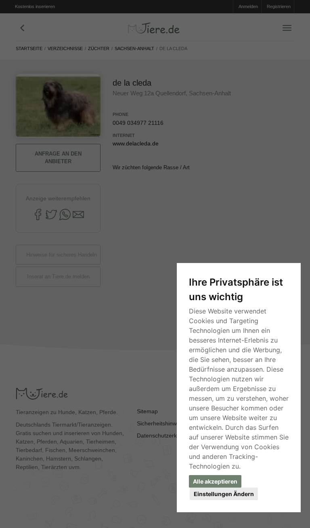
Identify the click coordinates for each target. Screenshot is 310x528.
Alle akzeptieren (215, 481)
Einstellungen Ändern (224, 493)
